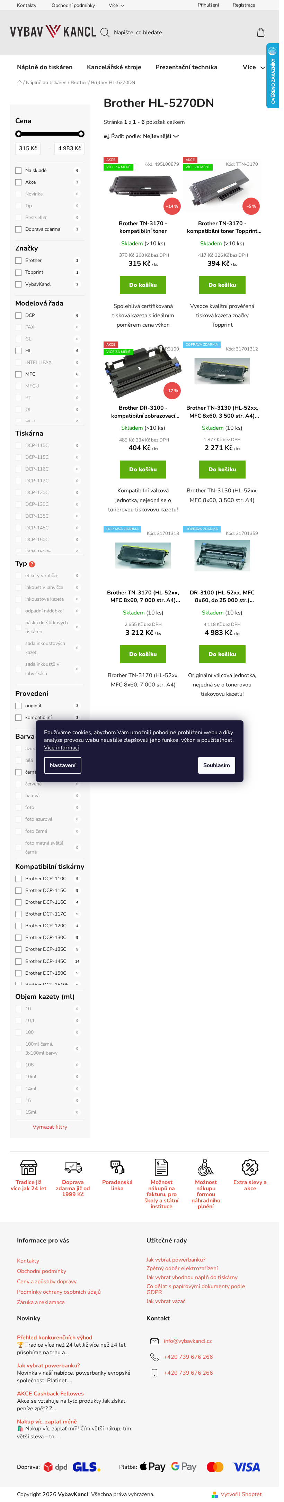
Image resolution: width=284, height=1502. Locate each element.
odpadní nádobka (51, 611)
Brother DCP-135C (51, 949)
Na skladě (51, 170)
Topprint (51, 272)
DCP (51, 315)
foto (51, 807)
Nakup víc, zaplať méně (47, 1422)
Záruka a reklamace (41, 1302)
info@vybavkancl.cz (188, 1341)
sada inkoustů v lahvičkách (51, 668)
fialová (51, 795)
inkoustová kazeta (51, 599)
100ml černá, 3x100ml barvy (51, 1048)
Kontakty (26, 5)
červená (51, 784)
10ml (51, 1076)
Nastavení (63, 765)
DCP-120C (51, 492)
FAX (51, 327)
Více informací (61, 748)
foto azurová (51, 819)
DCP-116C (51, 469)
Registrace (244, 5)
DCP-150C (51, 539)
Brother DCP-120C (51, 925)
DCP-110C (51, 445)
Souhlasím (216, 765)
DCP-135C (51, 516)
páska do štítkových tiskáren (51, 627)
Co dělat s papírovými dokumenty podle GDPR (196, 1290)
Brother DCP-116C (51, 902)
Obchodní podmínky (73, 5)
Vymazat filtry (50, 1127)
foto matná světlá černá (51, 847)
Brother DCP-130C (51, 937)
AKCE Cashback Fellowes (50, 1394)
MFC (51, 374)
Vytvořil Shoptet (241, 1494)
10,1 (51, 1020)
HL (51, 350)
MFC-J (51, 386)
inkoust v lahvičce (51, 587)
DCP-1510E (51, 551)
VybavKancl (51, 284)
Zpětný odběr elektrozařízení (182, 1269)
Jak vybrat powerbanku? (176, 1260)
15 (51, 1100)
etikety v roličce (51, 575)
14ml (51, 1088)
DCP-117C (51, 480)
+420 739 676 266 (188, 1357)
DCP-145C (51, 528)
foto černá (51, 831)
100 (51, 1032)
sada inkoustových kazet (51, 648)
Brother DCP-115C (51, 890)
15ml (51, 1112)
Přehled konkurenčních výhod (54, 1338)
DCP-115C (51, 457)
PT (51, 397)
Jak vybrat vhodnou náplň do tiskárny (192, 1278)
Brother (51, 260)
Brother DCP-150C (51, 973)
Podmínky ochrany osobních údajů (59, 1292)
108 (51, 1065)
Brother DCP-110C (51, 878)
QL (51, 409)
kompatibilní (51, 717)
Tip (51, 205)
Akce (51, 182)
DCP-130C (51, 504)
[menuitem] (45, 67)
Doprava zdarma (51, 229)
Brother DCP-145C (52, 961)
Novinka (51, 194)
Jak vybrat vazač (166, 1302)
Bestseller (51, 217)
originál (51, 705)
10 (51, 1008)
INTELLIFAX (51, 362)
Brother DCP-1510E (51, 985)
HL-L (51, 421)
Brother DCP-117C (51, 914)
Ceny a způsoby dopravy (47, 1281)
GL (51, 339)
